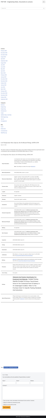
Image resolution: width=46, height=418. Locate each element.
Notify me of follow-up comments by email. (11, 402)
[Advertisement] (23, 20)
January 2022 (3, 85)
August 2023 (3, 62)
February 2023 (4, 74)
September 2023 (4, 60)
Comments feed (4, 130)
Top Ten (2, 119)
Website (32, 380)
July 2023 (3, 64)
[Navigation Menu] (44, 2)
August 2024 (3, 56)
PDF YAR (18, 416)
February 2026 (4, 50)
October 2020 (3, 97)
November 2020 (4, 95)
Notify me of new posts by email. (9, 404)
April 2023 (3, 70)
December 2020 (4, 93)
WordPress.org (4, 132)
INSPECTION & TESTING (6, 114)
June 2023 (3, 66)
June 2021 (3, 87)
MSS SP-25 (15, 259)
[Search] (44, 8)
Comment (5, 385)
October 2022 (3, 83)
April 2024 (3, 58)
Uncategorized (4, 121)
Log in (2, 126)
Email (17, 380)
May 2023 (3, 68)
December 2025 (4, 52)
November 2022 (4, 81)
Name (4, 380)
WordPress (28, 416)
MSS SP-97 (33, 166)
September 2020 (4, 99)
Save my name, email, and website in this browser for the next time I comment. (18, 400)
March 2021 (3, 89)
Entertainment (3, 110)
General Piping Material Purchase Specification (24, 255)
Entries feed (3, 128)
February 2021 (4, 91)
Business (3, 104)
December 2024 (4, 54)
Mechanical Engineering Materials (11, 367)
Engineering (3, 106)
